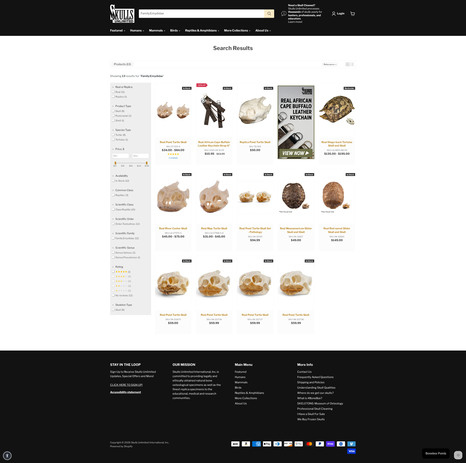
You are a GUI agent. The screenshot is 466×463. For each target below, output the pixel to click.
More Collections (236, 30)
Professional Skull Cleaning (315, 408)
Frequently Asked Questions (315, 377)
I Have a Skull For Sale (311, 414)
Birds (174, 30)
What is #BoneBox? (309, 398)
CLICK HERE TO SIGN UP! (126, 385)
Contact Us (304, 371)
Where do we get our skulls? (315, 393)
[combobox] (201, 13)
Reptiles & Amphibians (201, 30)
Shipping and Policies (311, 382)
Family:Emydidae (152, 76)
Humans (136, 30)
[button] (339, 13)
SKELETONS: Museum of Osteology (320, 403)
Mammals (156, 30)
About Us (262, 30)
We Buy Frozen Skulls (311, 419)
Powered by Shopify (121, 446)
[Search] (269, 13)
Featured (116, 30)
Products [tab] (122, 64)
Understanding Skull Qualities (316, 387)
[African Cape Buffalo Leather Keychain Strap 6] (296, 123)
